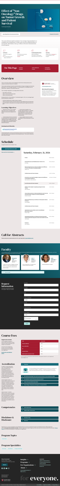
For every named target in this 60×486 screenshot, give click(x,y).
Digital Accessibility (46, 484)
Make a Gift (22, 471)
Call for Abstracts (35, 67)
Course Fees (47, 67)
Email (25, 292)
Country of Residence (27, 297)
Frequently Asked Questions (45, 462)
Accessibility (39, 484)
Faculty (33, 69)
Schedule (53, 54)
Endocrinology (4, 448)
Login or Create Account (44, 460)
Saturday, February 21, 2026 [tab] (11, 148)
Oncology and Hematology (18, 448)
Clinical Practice (4, 438)
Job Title (25, 302)
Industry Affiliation (27, 312)
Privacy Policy (54, 484)
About (22, 468)
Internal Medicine (10, 448)
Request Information (54, 34)
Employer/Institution (27, 307)
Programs (24, 462)
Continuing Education (46, 86)
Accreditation (47, 69)
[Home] (6, 480)
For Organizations (27, 465)
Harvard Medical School (25, 470)
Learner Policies (43, 463)
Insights (23, 459)
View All (18, 56)
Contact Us (42, 466)
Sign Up (4, 464)
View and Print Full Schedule (7, 152)
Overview (21, 67)
